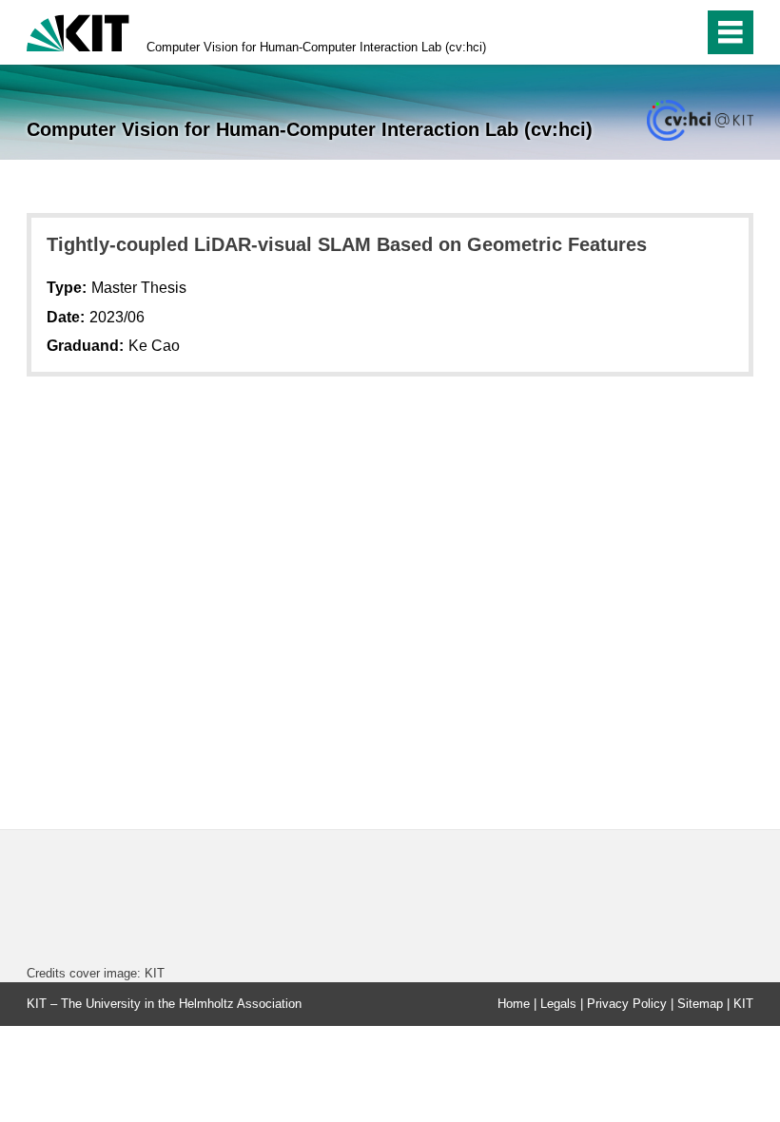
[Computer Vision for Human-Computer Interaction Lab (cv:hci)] (700, 120)
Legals (558, 1003)
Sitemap (700, 1003)
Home (513, 1003)
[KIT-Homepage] (78, 31)
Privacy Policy (627, 1003)
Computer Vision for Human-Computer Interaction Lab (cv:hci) (316, 47)
